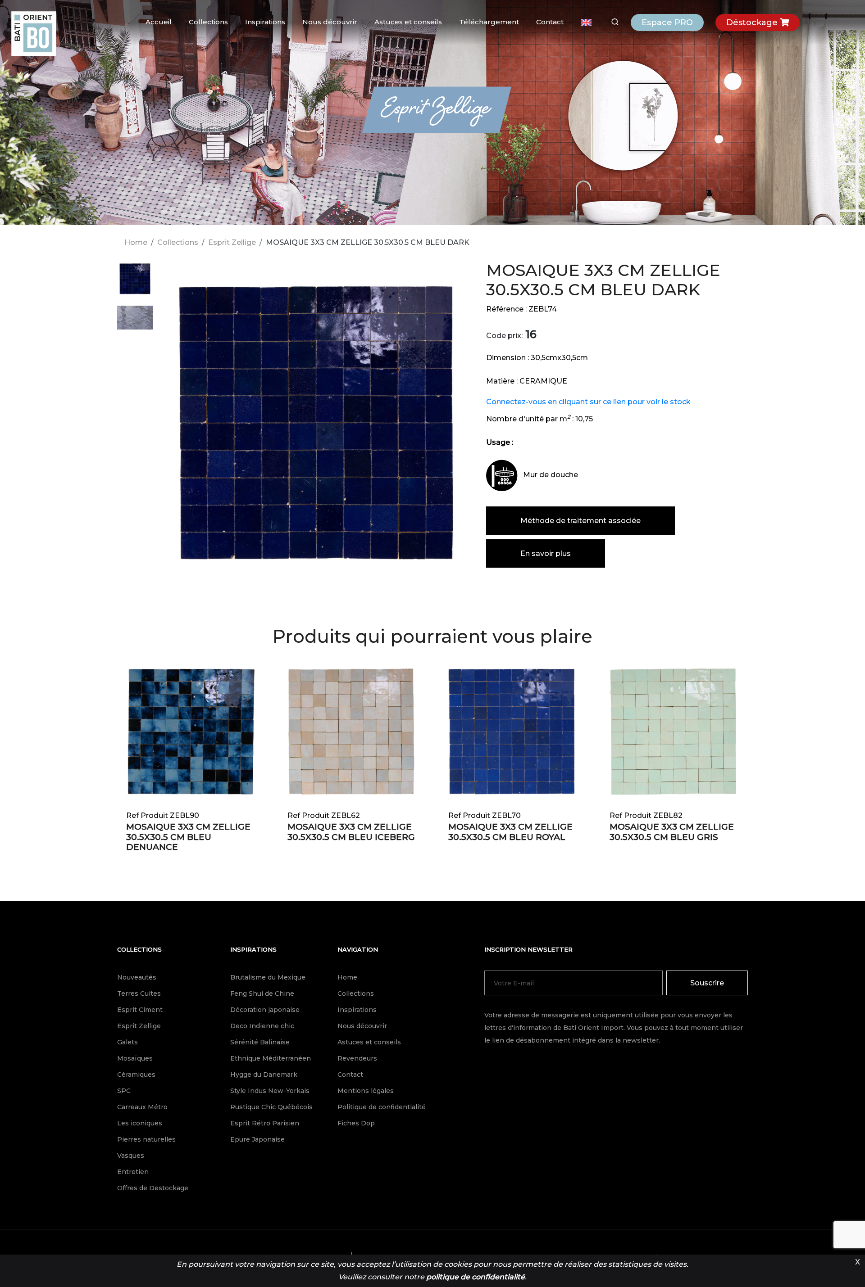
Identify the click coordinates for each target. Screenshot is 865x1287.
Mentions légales (365, 1091)
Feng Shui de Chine (262, 993)
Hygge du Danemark (263, 1074)
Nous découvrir (329, 22)
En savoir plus (545, 553)
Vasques (130, 1156)
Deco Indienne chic (262, 1026)
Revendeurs (357, 1058)
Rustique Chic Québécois (271, 1107)
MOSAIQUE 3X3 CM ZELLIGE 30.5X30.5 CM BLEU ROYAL (510, 832)
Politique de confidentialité (381, 1107)
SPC (124, 1091)
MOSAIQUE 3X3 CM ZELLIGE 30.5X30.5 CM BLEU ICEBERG (351, 832)
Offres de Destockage (152, 1188)
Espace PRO (667, 22)
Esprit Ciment (140, 1010)
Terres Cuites (139, 993)
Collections (208, 22)
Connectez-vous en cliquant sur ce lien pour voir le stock (588, 401)
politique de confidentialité (475, 1277)
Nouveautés (136, 977)
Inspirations (265, 22)
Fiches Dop (356, 1123)
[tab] (135, 283)
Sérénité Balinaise (260, 1042)
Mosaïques (135, 1058)
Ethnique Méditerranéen (270, 1058)
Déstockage (753, 22)
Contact (550, 22)
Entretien (133, 1172)
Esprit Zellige (232, 242)
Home (135, 242)
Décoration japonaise (265, 1010)
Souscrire (707, 983)
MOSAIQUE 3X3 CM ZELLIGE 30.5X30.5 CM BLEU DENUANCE (188, 837)
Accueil (159, 22)
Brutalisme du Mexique (267, 977)
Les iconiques (139, 1123)
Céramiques (136, 1074)
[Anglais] (586, 22)
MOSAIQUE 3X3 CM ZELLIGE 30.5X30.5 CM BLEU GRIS (672, 832)
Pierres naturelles (146, 1139)
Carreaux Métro (142, 1107)
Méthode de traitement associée (580, 520)
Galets (127, 1042)
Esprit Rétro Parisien (264, 1123)
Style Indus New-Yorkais (270, 1091)
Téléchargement (489, 22)
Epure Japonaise (257, 1139)
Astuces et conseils (408, 22)
